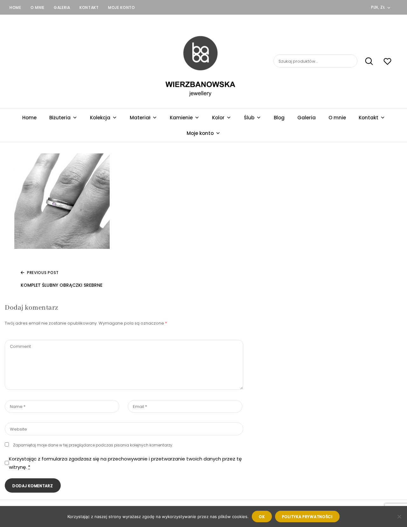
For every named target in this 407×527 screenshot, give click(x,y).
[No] (399, 516)
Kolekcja (100, 117)
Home (15, 7)
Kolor (218, 117)
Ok (262, 516)
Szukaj (366, 61)
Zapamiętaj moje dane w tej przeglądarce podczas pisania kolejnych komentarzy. (93, 445)
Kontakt (89, 7)
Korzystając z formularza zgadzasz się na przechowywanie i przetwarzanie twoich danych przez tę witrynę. (125, 462)
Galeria (62, 7)
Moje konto (121, 7)
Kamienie (181, 117)
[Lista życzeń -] (387, 62)
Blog (279, 117)
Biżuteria (60, 117)
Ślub (249, 117)
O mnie (38, 7)
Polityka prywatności (307, 516)
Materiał (140, 117)
